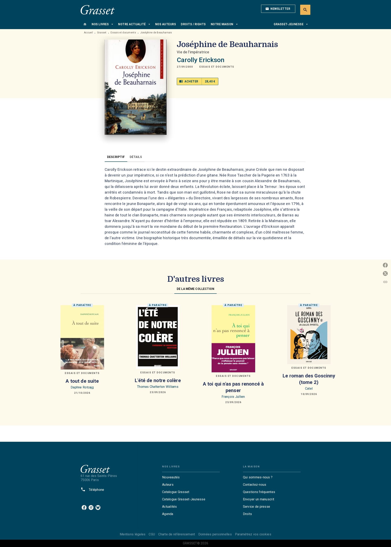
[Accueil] (98, 9)
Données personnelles (215, 534)
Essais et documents (123, 32)
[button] (278, 9)
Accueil (88, 32)
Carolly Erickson (200, 60)
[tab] (85, 24)
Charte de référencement (176, 534)
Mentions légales (132, 534)
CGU (152, 534)
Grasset (102, 32)
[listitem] (84, 507)
